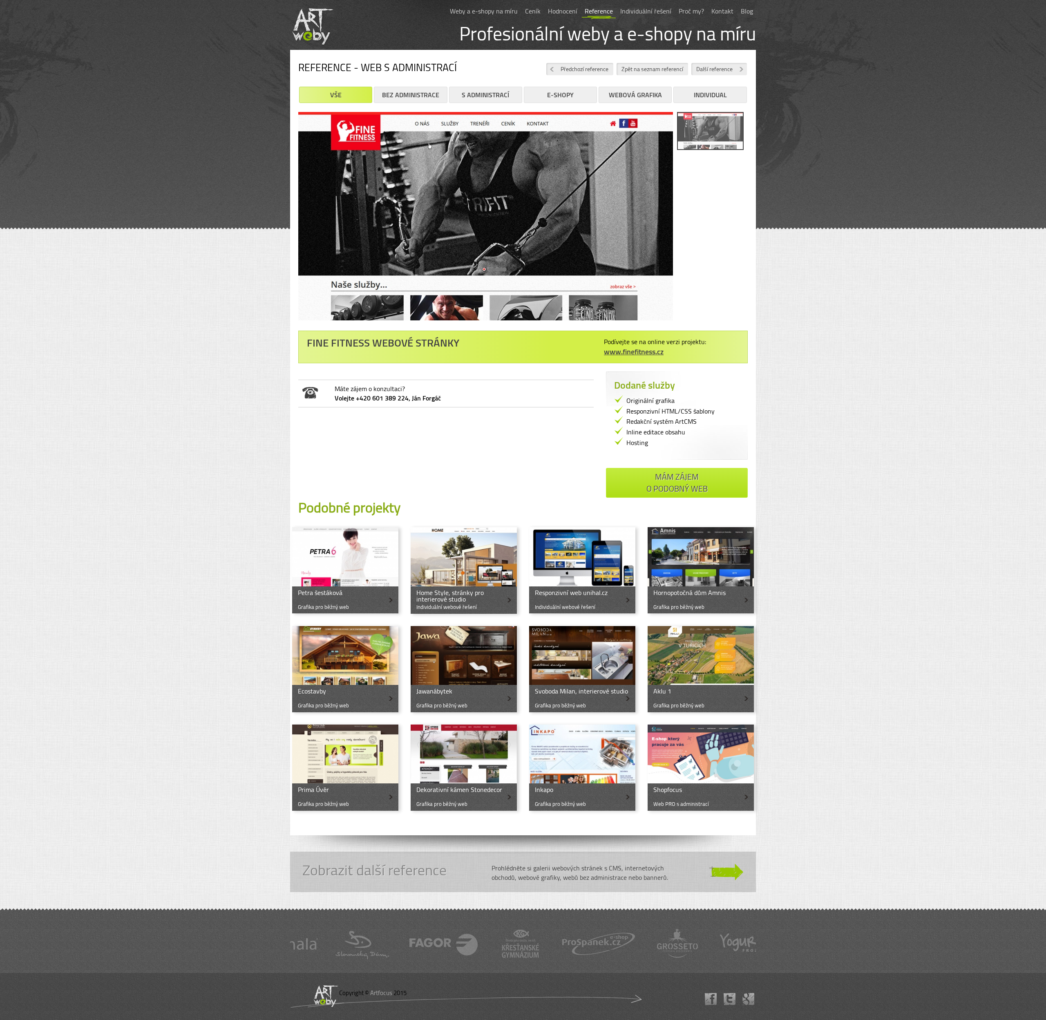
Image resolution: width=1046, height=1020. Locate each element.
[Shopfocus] (701, 768)
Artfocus (381, 993)
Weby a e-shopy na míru (484, 11)
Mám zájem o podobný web (677, 482)
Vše (336, 95)
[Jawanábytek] (464, 669)
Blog (747, 11)
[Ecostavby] (345, 669)
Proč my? (691, 11)
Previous (286, 222)
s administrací (485, 95)
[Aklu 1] (701, 669)
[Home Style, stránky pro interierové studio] (464, 570)
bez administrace (410, 95)
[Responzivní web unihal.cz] (582, 570)
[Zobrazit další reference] (523, 872)
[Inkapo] (582, 768)
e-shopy (560, 95)
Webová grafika (635, 95)
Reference (599, 11)
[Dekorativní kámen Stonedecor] (464, 768)
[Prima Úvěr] (345, 768)
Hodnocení (562, 11)
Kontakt (722, 11)
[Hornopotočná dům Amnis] (701, 570)
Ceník (533, 11)
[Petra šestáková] (345, 570)
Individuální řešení (645, 11)
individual (710, 95)
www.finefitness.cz (634, 351)
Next (685, 222)
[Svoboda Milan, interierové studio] (582, 669)
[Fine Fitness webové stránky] (485, 219)
